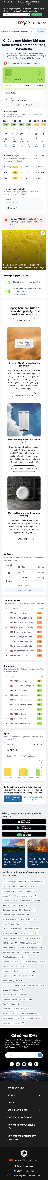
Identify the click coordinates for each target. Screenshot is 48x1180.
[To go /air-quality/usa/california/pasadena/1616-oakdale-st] (24, 681)
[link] (34, 23)
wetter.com (26, 585)
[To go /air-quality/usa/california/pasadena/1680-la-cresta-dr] (24, 714)
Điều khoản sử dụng (24, 1166)
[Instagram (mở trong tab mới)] (30, 1064)
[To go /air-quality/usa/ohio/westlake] (24, 613)
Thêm (42, 32)
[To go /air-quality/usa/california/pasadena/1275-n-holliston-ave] (24, 723)
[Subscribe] (40, 1055)
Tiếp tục (37, 14)
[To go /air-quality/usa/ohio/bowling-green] (24, 617)
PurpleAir (29, 105)
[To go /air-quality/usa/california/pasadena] (24, 641)
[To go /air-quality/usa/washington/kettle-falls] (24, 622)
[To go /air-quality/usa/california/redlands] (24, 636)
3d (37, 156)
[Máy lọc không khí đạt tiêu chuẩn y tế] (24, 419)
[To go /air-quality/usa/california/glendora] (24, 646)
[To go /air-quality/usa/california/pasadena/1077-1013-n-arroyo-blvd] (24, 700)
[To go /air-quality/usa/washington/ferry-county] (24, 627)
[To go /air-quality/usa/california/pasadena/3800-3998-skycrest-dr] (24, 695)
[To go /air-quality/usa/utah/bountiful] (24, 655)
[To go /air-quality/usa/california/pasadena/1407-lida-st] (24, 709)
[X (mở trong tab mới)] (18, 1064)
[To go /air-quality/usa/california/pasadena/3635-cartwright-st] (24, 690)
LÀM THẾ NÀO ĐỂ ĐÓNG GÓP (34, 798)
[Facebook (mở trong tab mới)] (12, 1064)
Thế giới (3, 31)
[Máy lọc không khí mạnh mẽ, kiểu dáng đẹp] (24, 493)
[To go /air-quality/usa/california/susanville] (24, 632)
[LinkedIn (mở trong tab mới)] (36, 1064)
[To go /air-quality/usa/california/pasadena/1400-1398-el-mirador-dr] (24, 704)
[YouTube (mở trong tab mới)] (24, 1064)
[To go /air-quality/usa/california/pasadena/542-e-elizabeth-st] (24, 718)
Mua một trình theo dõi (20, 294)
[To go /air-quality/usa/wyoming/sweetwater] (24, 650)
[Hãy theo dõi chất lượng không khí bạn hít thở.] (24, 343)
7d (43, 156)
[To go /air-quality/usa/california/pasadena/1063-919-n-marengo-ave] (24, 685)
